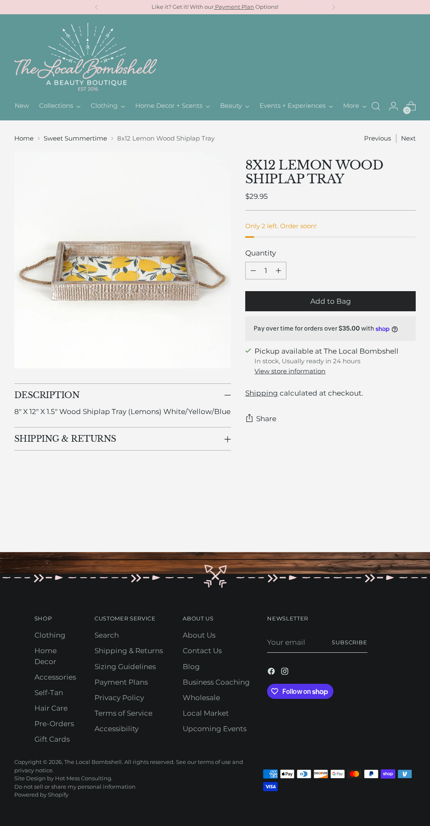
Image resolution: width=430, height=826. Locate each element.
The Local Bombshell (93, 761)
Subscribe (350, 642)
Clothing (50, 635)
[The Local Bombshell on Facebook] (272, 672)
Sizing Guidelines (125, 666)
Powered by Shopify (41, 794)
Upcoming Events (214, 728)
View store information (289, 371)
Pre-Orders (54, 723)
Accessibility (116, 728)
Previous (377, 138)
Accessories (55, 677)
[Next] (333, 7)
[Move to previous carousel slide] (389, 523)
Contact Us (202, 650)
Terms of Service (123, 713)
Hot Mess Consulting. (84, 778)
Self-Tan (48, 692)
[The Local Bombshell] (85, 57)
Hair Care (51, 708)
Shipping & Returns (128, 650)
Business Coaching (216, 682)
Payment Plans (121, 682)
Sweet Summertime (75, 138)
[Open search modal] (375, 106)
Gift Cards (52, 739)
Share (266, 418)
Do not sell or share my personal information (75, 786)
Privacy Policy (119, 697)
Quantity (260, 253)
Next (408, 138)
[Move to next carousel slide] (408, 523)
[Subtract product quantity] (253, 270)
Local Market (206, 713)
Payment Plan (234, 6)
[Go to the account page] (393, 106)
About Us (199, 635)
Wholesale (201, 697)
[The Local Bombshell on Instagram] (286, 672)
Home (24, 138)
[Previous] (96, 7)
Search (106, 635)
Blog (191, 666)
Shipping (261, 393)
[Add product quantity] (278, 270)
